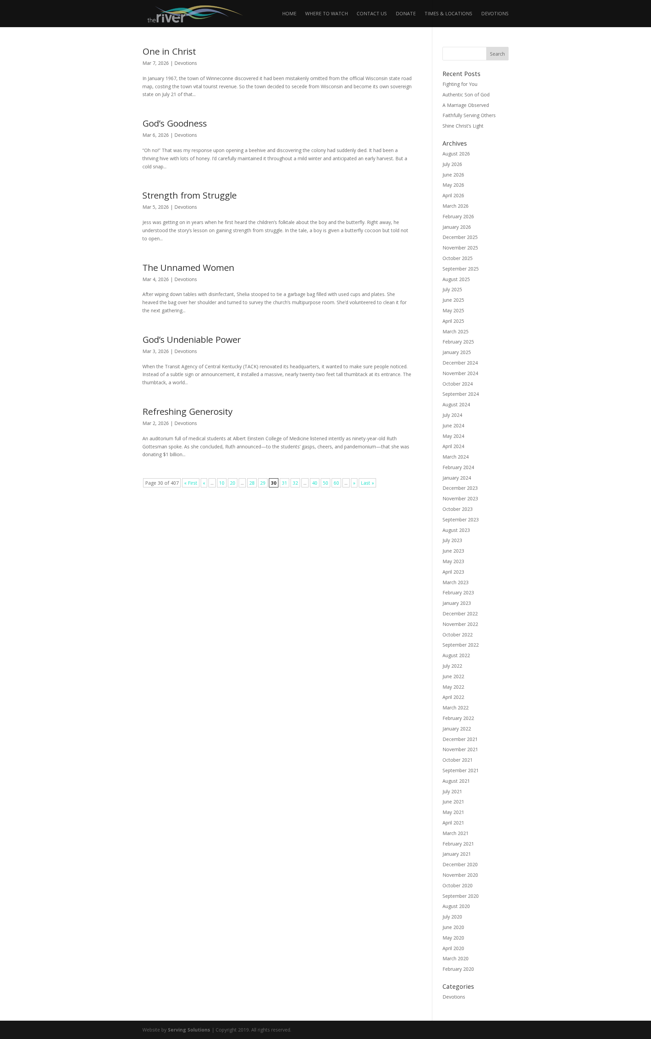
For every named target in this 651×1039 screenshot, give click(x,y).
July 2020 (452, 916)
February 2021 (458, 843)
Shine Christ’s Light (463, 126)
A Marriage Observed (465, 105)
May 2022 (453, 687)
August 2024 (456, 404)
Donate (406, 14)
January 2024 (456, 478)
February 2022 (458, 718)
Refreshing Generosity (187, 411)
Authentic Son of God (466, 94)
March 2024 (455, 456)
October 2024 (457, 384)
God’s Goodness (174, 123)
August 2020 (456, 906)
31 (284, 483)
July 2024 (452, 415)
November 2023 (460, 498)
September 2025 (460, 268)
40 (314, 483)
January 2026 (456, 227)
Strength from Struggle (189, 195)
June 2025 (453, 300)
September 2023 (460, 519)
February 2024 (458, 467)
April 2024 (453, 446)
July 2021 (452, 791)
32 (295, 483)
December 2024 (460, 362)
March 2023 (455, 582)
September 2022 (460, 645)
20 (232, 483)
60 (336, 483)
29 (262, 483)
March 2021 (455, 833)
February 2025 (458, 341)
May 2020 (453, 937)
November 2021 (460, 749)
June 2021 (453, 801)
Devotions (495, 14)
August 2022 (456, 655)
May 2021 (453, 812)
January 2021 (456, 854)
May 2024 (453, 436)
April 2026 (453, 195)
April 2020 (453, 948)
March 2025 (455, 331)
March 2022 (455, 707)
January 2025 (456, 352)
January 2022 (456, 728)
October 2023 (457, 509)
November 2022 (460, 624)
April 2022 (453, 697)
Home (289, 14)
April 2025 (453, 321)
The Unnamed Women (188, 267)
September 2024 (460, 394)
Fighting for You (459, 84)
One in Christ (169, 51)
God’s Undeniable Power (191, 339)
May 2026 (453, 185)
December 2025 (460, 237)
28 (252, 483)
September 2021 (460, 770)
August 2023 (456, 530)
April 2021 (453, 822)
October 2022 (457, 634)
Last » (367, 483)
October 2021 (457, 760)
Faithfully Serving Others (469, 115)
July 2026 (452, 164)
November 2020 (460, 875)
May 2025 (453, 310)
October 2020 (457, 885)
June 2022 (453, 676)
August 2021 (456, 781)
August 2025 (456, 279)
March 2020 (455, 958)
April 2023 (453, 572)
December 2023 (460, 488)
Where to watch (326, 14)
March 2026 (455, 206)
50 (325, 483)
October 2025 (457, 258)
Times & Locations (448, 14)
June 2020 (453, 927)
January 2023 (456, 603)
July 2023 (452, 540)
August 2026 (456, 153)
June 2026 (453, 174)
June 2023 (453, 551)
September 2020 (460, 896)
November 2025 (460, 247)
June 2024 (453, 425)
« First (190, 483)
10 (221, 483)
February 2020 (458, 969)
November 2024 (460, 373)
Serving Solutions (189, 1029)
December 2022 (460, 613)
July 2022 (452, 666)
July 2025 (452, 289)
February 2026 (458, 216)
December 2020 (460, 864)
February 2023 (458, 592)
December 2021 (460, 739)
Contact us (372, 14)
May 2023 (453, 561)
